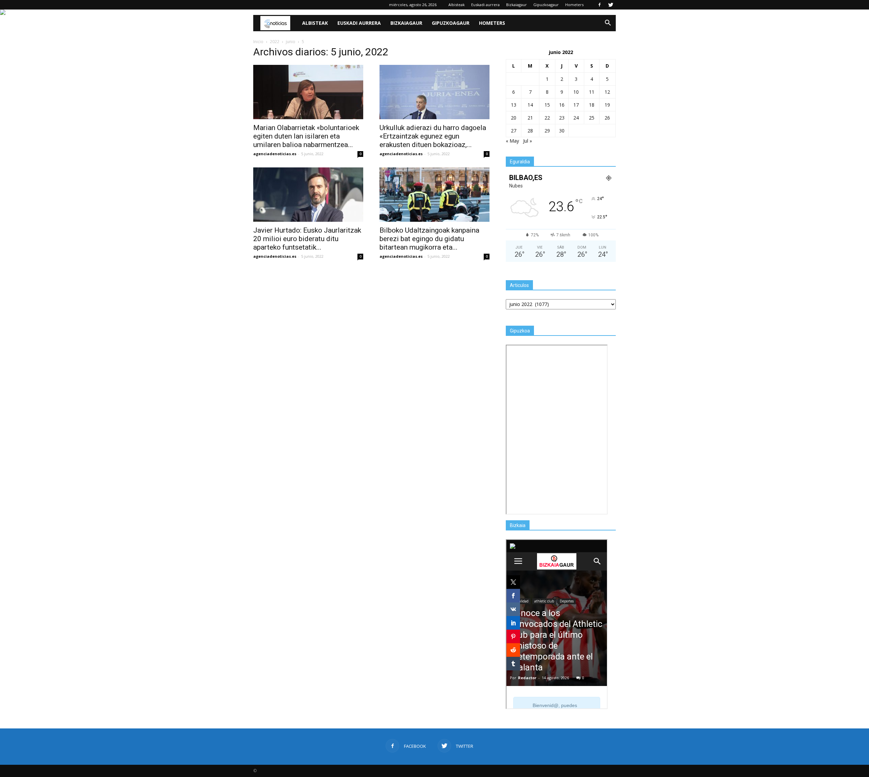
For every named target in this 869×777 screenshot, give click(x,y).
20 (513, 117)
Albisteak (456, 4)
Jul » (527, 141)
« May (512, 141)
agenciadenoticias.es (274, 153)
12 (607, 92)
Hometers (574, 4)
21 (530, 117)
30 (562, 130)
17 (576, 105)
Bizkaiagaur (516, 4)
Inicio (258, 41)
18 (591, 105)
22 (547, 117)
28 (530, 130)
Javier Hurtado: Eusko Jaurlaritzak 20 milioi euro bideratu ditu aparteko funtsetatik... (307, 238)
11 (591, 92)
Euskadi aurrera (485, 4)
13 (513, 105)
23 (562, 117)
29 (547, 130)
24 (576, 117)
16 (562, 105)
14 (530, 105)
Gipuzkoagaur (546, 4)
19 (607, 105)
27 (513, 130)
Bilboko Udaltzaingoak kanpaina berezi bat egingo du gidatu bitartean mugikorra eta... (429, 238)
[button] (607, 23)
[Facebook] (599, 5)
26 (607, 117)
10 (576, 92)
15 (547, 105)
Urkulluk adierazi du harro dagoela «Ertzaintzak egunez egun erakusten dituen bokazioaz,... (433, 136)
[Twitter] (611, 5)
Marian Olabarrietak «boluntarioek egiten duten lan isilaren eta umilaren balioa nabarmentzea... (306, 136)
